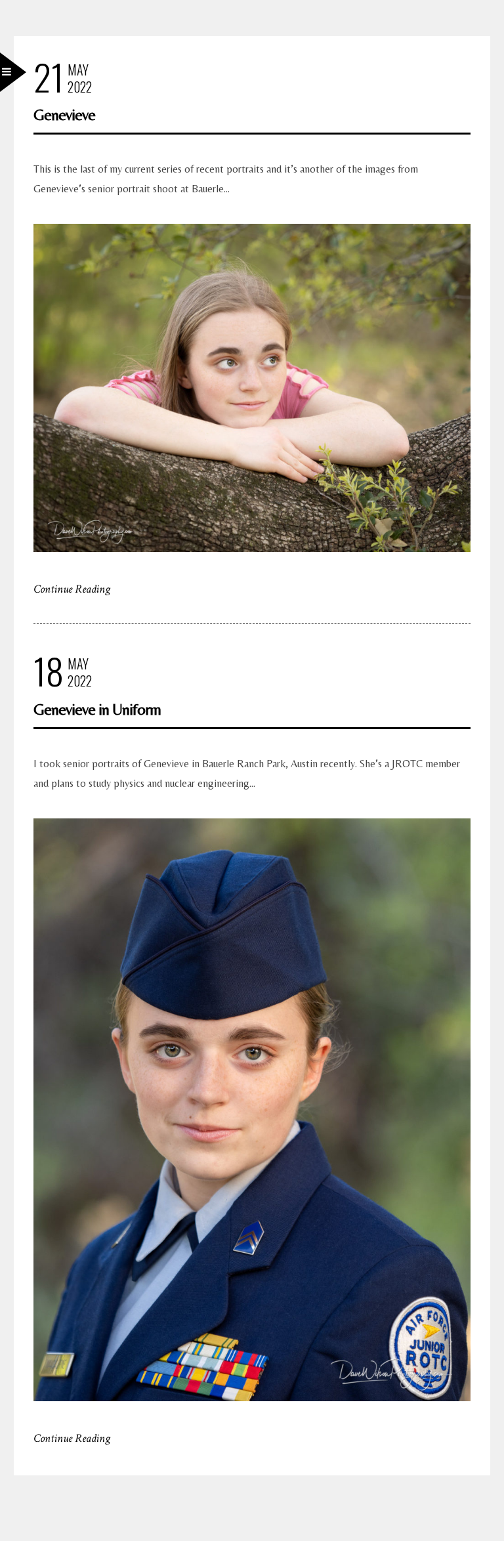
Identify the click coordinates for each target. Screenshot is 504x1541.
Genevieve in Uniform (97, 709)
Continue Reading (71, 589)
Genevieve (64, 114)
